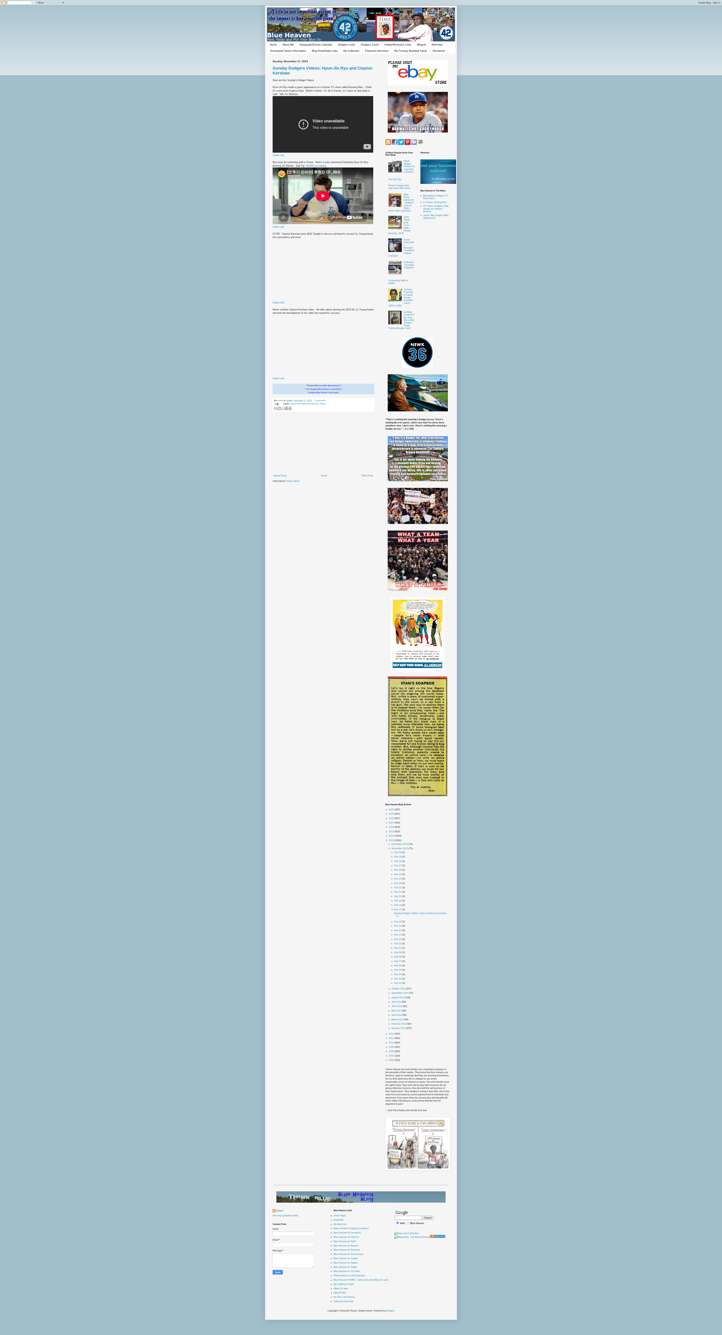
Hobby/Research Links (398, 44)
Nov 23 (398, 883)
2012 (392, 1034)
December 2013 (400, 844)
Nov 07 (398, 961)
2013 (392, 840)
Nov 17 (398, 909)
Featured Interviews (377, 50)
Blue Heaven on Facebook (347, 1232)
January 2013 (398, 1028)
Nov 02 (398, 978)
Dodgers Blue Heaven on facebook (325, 389)
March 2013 (397, 1019)
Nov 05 (398, 970)
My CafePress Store (344, 1284)
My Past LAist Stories (344, 1297)
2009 (392, 1047)
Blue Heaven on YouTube (347, 1271)
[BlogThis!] (279, 408)
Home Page (340, 1215)
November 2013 (400, 848)
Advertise (437, 44)
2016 (392, 827)
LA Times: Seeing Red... (435, 202)
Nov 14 (398, 930)
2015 (392, 831)
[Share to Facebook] (286, 408)
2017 (392, 822)
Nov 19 (398, 900)
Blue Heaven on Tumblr (346, 1258)
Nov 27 (398, 865)
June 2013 (397, 1006)
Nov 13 (398, 934)
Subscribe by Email (343, 1301)
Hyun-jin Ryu (313, 404)
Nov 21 (398, 892)
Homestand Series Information (288, 50)
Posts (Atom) (293, 481)
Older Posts (367, 475)
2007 (392, 1056)
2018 (392, 818)
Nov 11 (398, 943)
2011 (392, 1038)
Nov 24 (398, 878)
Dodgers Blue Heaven (318, 392)
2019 (392, 814)
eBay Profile (340, 1292)
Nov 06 (398, 965)
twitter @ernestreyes (331, 385)
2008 (392, 1051)
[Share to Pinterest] (290, 408)
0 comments (320, 400)
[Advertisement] (323, 443)
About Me (288, 44)
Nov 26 (398, 870)
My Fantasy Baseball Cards (410, 50)
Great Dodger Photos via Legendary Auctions (409, 166)
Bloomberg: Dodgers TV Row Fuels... (435, 197)
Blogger (390, 1310)
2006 (392, 1060)
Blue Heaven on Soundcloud (348, 1254)
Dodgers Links (346, 44)
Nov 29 (398, 856)
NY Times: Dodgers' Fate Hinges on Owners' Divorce (436, 209)
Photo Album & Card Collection (349, 1275)
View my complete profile (285, 1215)
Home (273, 44)
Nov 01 (398, 983)
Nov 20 (398, 896)
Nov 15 (398, 926)
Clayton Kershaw (298, 404)
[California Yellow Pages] (437, 1237)
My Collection (351, 50)
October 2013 (398, 988)
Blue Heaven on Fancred (346, 1237)
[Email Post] (276, 404)
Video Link (278, 155)
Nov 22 (398, 887)
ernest (280, 400)
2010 (392, 1042)
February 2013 (399, 1024)
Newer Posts (280, 475)
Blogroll (421, 44)
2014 (392, 836)
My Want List (340, 1224)
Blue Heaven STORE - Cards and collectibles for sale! (361, 1280)
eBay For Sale (341, 1288)
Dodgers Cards (370, 44)
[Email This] (276, 408)
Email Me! (339, 1220)
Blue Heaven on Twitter (345, 1267)
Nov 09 (398, 952)
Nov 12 (398, 939)
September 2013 (400, 993)
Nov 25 (398, 874)
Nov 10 (398, 948)
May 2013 (396, 1010)
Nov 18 (398, 905)
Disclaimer (439, 50)
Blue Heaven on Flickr (345, 1241)
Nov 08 (398, 956)
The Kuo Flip (394, 179)
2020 (392, 809)
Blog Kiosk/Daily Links (325, 50)
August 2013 (398, 997)
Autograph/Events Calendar (316, 44)
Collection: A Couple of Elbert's (409, 265)
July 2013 (396, 1002)
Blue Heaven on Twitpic (346, 1262)
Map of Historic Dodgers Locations (351, 1228)
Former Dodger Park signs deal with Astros (399, 187)
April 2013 (397, 1015)
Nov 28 (398, 861)
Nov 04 (398, 974)
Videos (323, 404)
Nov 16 (398, 921)
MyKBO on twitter (315, 165)
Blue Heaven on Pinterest (347, 1250)
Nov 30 (398, 852)
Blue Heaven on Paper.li (346, 1245)
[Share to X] (283, 408)
